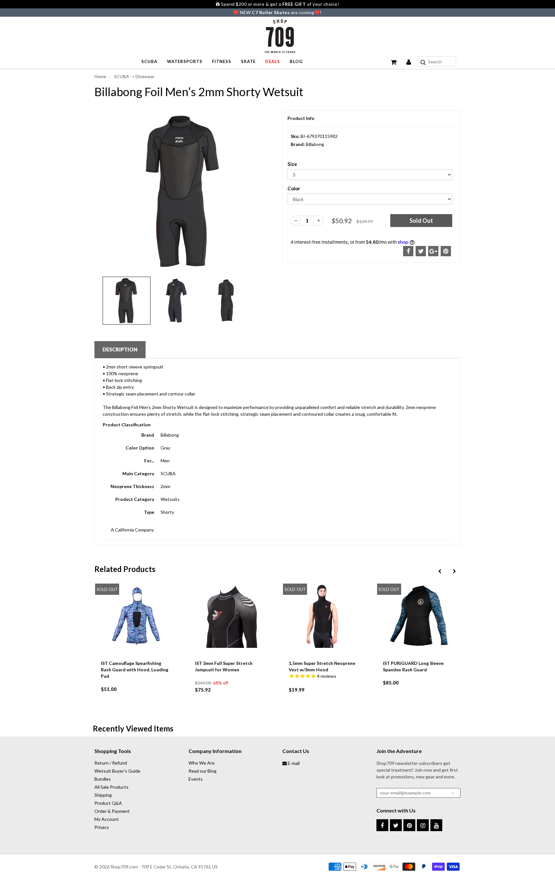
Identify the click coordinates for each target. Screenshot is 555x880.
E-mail (293, 763)
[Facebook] (382, 825)
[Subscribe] (452, 793)
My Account (106, 819)
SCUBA (149, 61)
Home (100, 76)
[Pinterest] (409, 825)
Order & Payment (112, 811)
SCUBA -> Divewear (133, 76)
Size (292, 164)
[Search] (423, 62)
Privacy (101, 827)
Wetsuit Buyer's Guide (117, 771)
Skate (248, 61)
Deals (272, 61)
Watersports (184, 61)
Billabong (315, 144)
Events (196, 779)
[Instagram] (423, 825)
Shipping (103, 795)
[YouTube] (436, 825)
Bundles (102, 779)
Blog (296, 61)
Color (293, 188)
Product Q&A (108, 803)
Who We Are (202, 763)
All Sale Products (111, 787)
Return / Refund (110, 763)
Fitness (221, 61)
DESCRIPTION (119, 349)
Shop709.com (124, 866)
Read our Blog (202, 771)
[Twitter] (396, 825)
